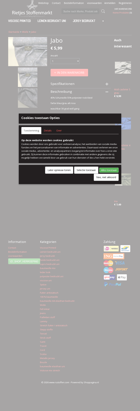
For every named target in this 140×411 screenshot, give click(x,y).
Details (48, 130)
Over (59, 130)
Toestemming (31, 130)
